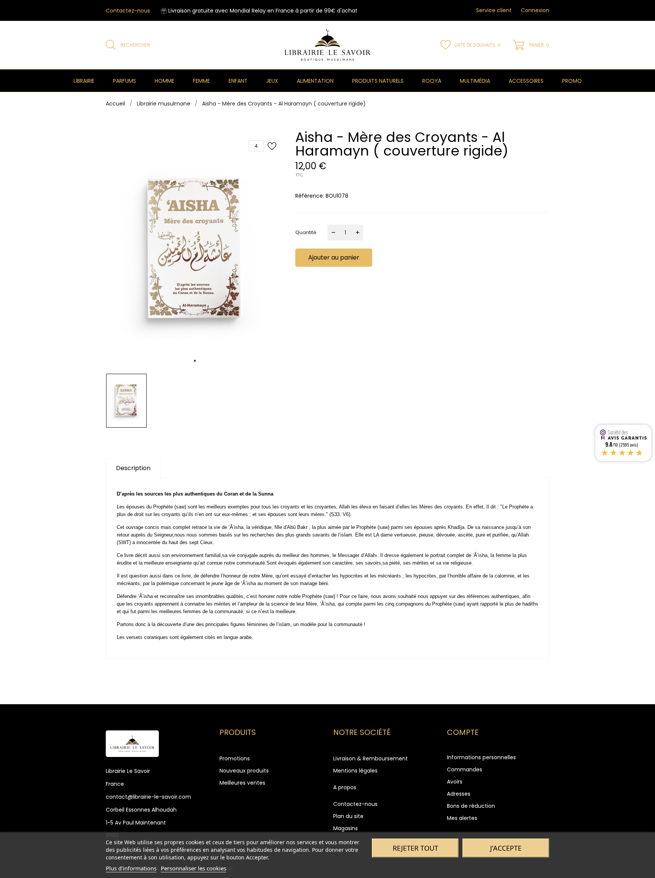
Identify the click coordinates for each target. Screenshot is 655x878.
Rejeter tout (415, 848)
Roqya (431, 81)
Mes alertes (462, 818)
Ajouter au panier (333, 257)
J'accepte (506, 848)
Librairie (84, 81)
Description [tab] (133, 468)
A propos (344, 787)
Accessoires (526, 81)
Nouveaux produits (244, 770)
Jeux (272, 81)
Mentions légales (355, 770)
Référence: (309, 196)
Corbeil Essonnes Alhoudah (141, 809)
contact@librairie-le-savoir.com (148, 797)
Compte (463, 732)
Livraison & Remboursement (370, 758)
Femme (201, 81)
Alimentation (315, 81)
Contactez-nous (128, 10)
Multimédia (475, 81)
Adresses (458, 794)
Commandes (464, 769)
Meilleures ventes (242, 783)
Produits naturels (378, 81)
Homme (164, 81)
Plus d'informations (131, 868)
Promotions (234, 758)
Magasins (345, 828)
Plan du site (348, 816)
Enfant (238, 81)
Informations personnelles (481, 757)
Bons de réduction (471, 806)
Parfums (124, 81)
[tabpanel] (195, 250)
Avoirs (454, 781)
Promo (572, 81)
